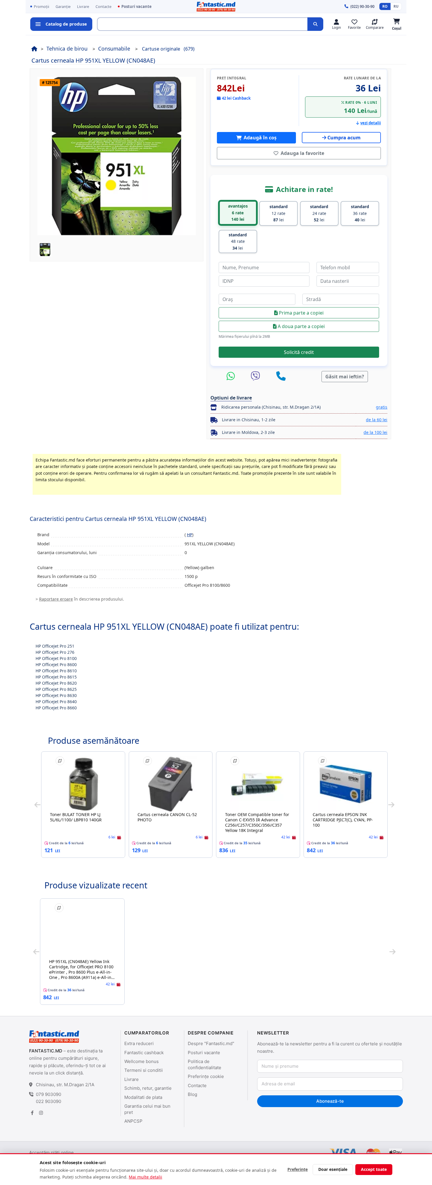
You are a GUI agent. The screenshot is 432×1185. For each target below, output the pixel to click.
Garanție (63, 6)
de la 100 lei (375, 432)
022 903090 (48, 1101)
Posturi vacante (136, 6)
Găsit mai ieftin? (344, 376)
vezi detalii (370, 123)
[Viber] (257, 376)
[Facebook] (32, 1113)
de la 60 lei (376, 419)
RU (396, 6)
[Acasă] (34, 48)
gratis (381, 407)
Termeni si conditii (143, 1070)
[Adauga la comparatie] (60, 760)
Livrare (83, 6)
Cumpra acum (344, 137)
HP (189, 534)
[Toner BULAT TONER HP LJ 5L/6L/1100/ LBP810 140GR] (83, 784)
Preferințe (297, 1169)
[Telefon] (281, 376)
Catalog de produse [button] (66, 24)
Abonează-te (330, 1101)
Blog (192, 1094)
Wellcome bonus (141, 1061)
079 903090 (48, 1094)
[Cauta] (315, 24)
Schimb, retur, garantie (148, 1088)
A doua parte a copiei (301, 326)
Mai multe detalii (145, 1177)
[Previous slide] (37, 804)
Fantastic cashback (144, 1052)
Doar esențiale (332, 1169)
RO (385, 6)
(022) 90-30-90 (362, 6)
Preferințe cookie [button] (206, 1076)
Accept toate (374, 1169)
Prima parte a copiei (301, 313)
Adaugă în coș (259, 137)
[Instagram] (40, 1113)
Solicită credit (299, 352)
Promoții (41, 6)
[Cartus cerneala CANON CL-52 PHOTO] (171, 784)
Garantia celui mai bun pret (147, 1109)
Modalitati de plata (143, 1097)
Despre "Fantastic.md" (211, 1043)
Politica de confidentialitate (204, 1064)
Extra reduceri (139, 1043)
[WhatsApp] (232, 376)
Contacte (103, 6)
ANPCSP (133, 1121)
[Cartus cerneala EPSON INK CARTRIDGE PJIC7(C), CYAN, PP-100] (346, 784)
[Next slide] (391, 804)
